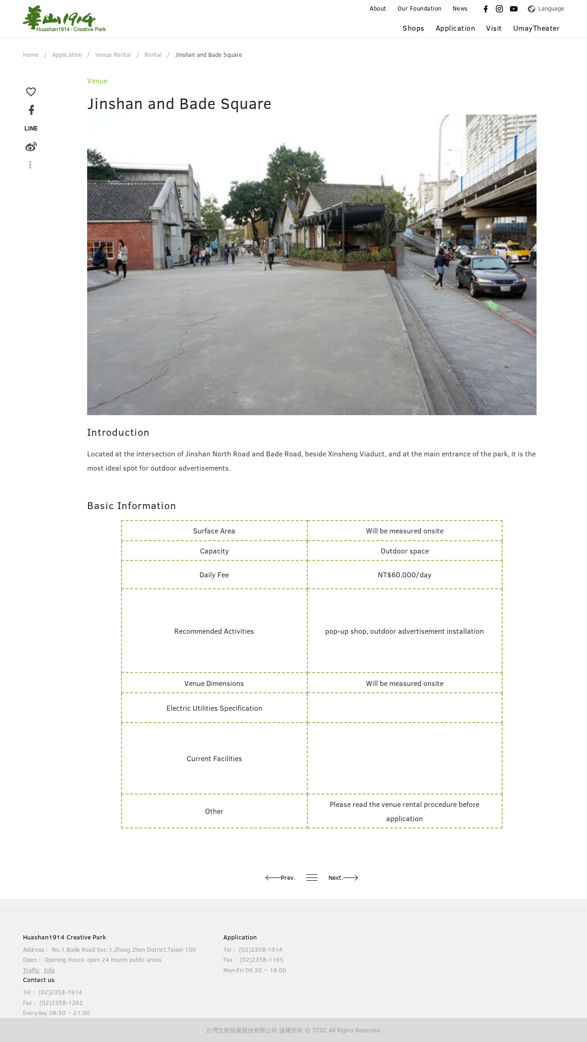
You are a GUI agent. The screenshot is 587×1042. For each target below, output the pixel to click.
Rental (152, 54)
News (460, 8)
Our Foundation (420, 8)
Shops (414, 28)
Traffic (31, 970)
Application (67, 54)
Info (49, 970)
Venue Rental (113, 54)
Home (31, 54)
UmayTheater (536, 28)
